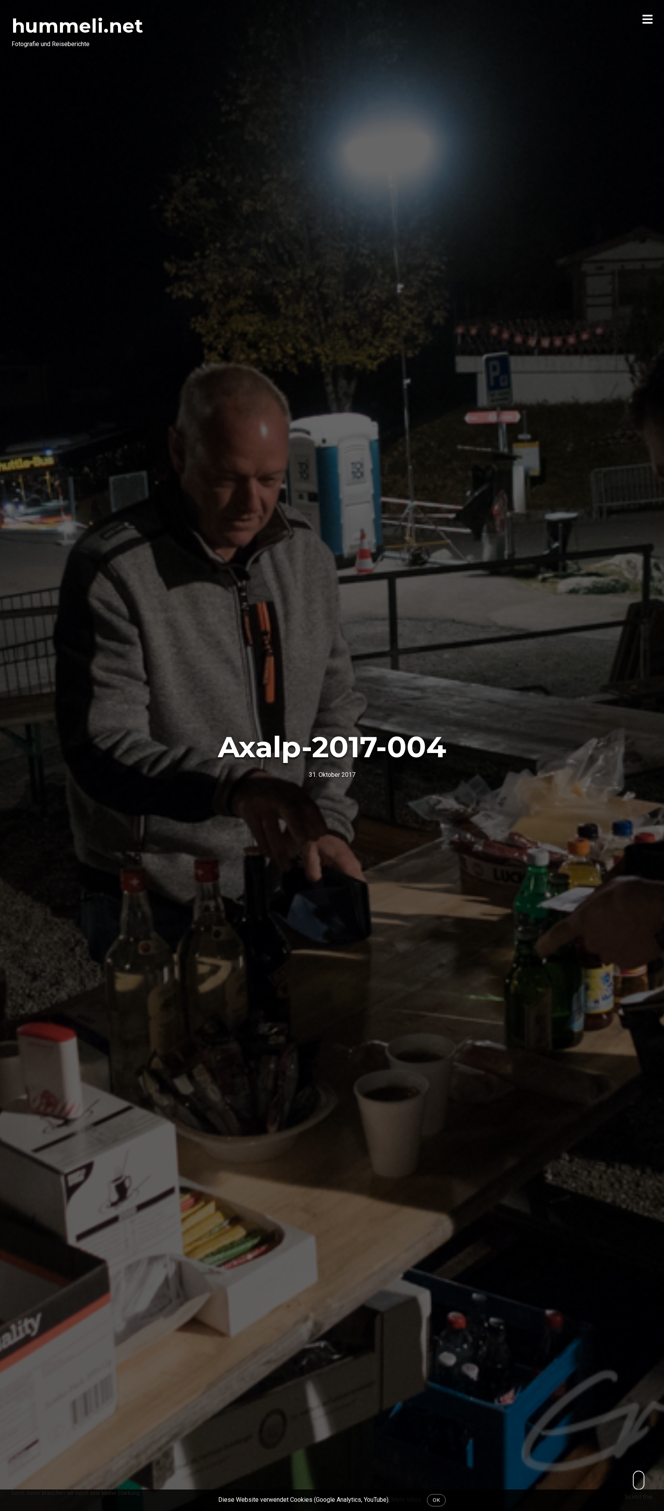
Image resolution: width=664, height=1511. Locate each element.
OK (436, 1500)
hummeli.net (77, 26)
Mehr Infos (406, 1499)
